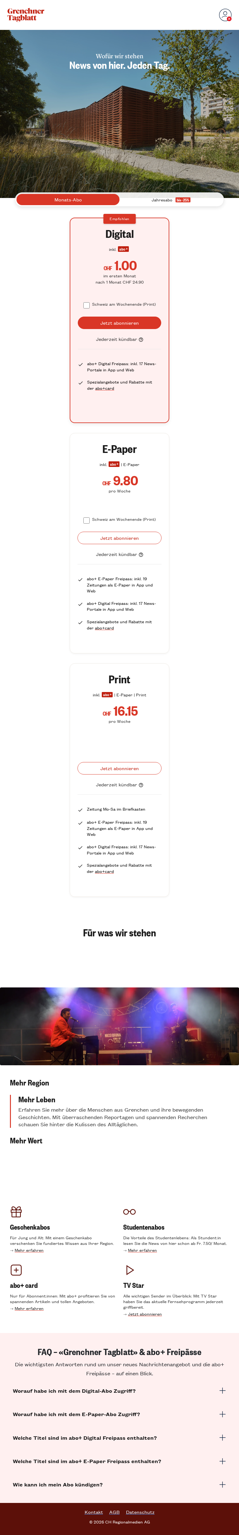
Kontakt (94, 1512)
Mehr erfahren (29, 1250)
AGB (114, 1512)
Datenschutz (140, 1512)
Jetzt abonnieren (145, 1314)
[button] (119, 1082)
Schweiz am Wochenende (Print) (124, 304)
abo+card (104, 388)
